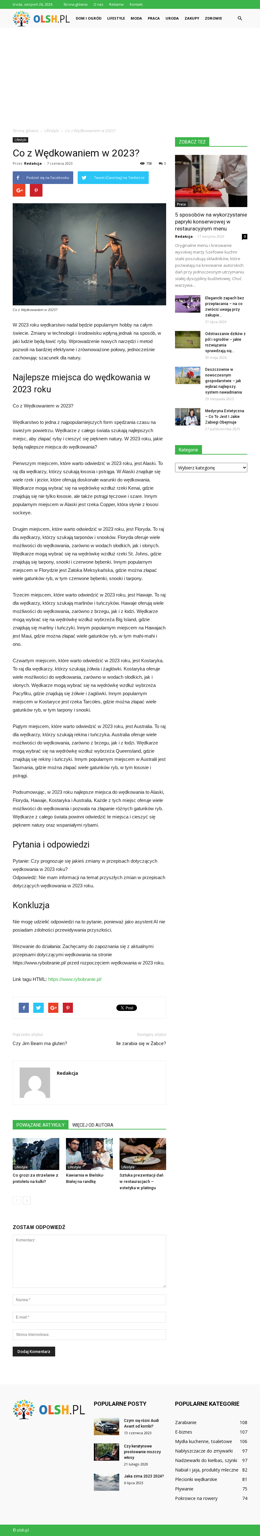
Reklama (116, 4)
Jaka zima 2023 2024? (144, 1476)
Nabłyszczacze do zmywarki (204, 1451)
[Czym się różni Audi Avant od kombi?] (106, 1426)
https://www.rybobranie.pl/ (74, 979)
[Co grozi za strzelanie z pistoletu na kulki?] (36, 1154)
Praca (154, 18)
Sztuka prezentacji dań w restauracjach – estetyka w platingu (141, 1181)
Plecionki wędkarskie (196, 1479)
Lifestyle (116, 18)
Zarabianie (186, 1422)
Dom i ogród (88, 18)
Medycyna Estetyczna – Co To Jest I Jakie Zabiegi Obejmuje (224, 417)
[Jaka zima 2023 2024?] (106, 1482)
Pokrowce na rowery (196, 1498)
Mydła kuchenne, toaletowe (203, 1441)
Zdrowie (213, 18)
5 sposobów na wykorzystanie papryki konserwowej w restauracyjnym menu (211, 221)
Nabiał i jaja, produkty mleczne (206, 1470)
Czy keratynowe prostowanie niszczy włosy (142, 1452)
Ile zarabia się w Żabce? (141, 1043)
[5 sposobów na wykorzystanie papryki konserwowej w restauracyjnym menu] (211, 181)
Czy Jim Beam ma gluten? (40, 1043)
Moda (136, 18)
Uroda (172, 18)
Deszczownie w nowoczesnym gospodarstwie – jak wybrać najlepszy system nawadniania (223, 381)
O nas (98, 4)
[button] (239, 18)
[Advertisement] (130, 75)
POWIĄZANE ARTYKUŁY (40, 1125)
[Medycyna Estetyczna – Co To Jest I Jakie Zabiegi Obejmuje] (187, 416)
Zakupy (192, 18)
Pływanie (184, 1489)
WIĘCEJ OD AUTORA (93, 1125)
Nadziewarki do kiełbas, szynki (206, 1460)
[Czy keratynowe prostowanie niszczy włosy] (106, 1452)
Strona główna (75, 4)
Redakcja (33, 163)
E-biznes (183, 1432)
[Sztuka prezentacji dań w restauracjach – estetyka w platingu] (143, 1154)
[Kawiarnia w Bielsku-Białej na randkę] (89, 1154)
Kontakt (136, 4)
